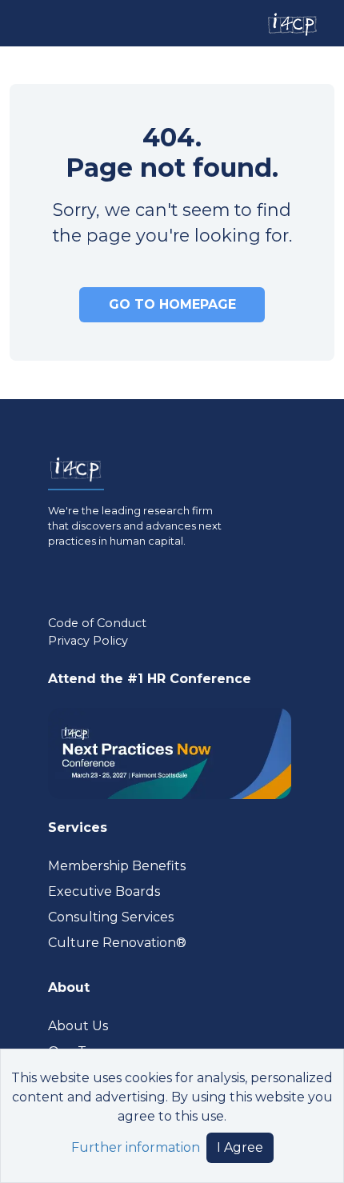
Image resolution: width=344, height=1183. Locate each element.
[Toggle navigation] (26, 23)
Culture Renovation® (117, 942)
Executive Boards (104, 891)
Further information (135, 1147)
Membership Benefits (117, 865)
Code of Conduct (97, 623)
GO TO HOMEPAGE (172, 304)
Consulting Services (111, 917)
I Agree (240, 1147)
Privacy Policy (88, 640)
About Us (78, 1025)
